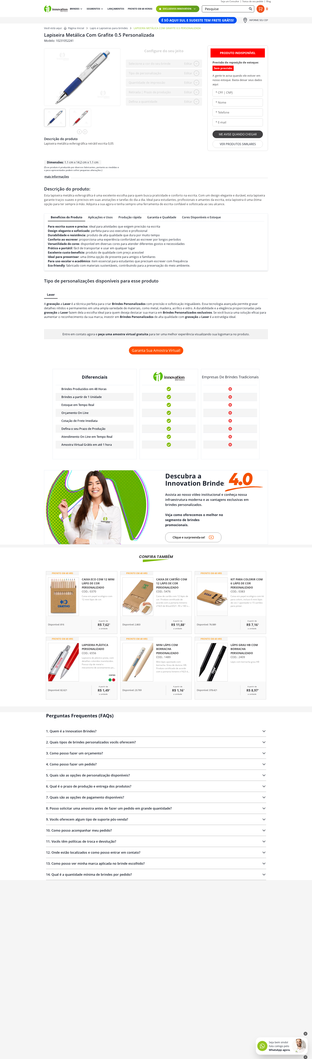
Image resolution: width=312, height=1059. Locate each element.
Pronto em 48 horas (140, 8)
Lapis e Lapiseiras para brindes (109, 28)
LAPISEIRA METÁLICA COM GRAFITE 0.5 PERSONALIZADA (167, 28)
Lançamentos (115, 8)
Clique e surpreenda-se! (189, 537)
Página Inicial (76, 28)
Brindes (74, 8)
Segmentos (93, 8)
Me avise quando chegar (238, 134)
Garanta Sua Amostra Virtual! (156, 350)
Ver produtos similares (238, 144)
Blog (268, 1)
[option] (57, 120)
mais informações (56, 177)
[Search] (250, 9)
